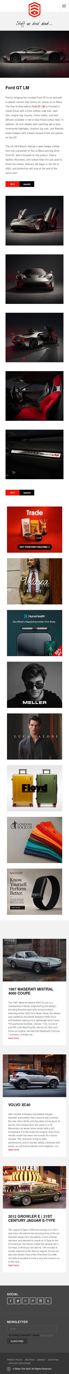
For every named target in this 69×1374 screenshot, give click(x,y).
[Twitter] (18, 1301)
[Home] (34, 9)
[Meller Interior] (34, 685)
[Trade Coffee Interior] (34, 530)
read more (13, 1037)
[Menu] (64, 6)
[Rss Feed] (48, 1301)
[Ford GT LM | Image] (34, 54)
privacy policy (46, 1335)
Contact (41, 1359)
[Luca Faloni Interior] (34, 736)
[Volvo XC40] (34, 1075)
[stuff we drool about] (34, 23)
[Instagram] (40, 1301)
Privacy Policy (15, 1359)
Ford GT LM (38, 106)
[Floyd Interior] (34, 788)
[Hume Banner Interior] (34, 633)
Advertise (53, 1359)
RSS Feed (29, 1359)
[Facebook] (10, 1301)
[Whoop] (34, 892)
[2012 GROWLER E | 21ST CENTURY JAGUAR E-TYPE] (34, 1187)
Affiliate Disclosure (20, 1363)
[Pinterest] (25, 1301)
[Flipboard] (33, 1301)
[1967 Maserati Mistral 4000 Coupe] (34, 960)
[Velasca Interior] (34, 581)
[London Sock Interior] (34, 840)
